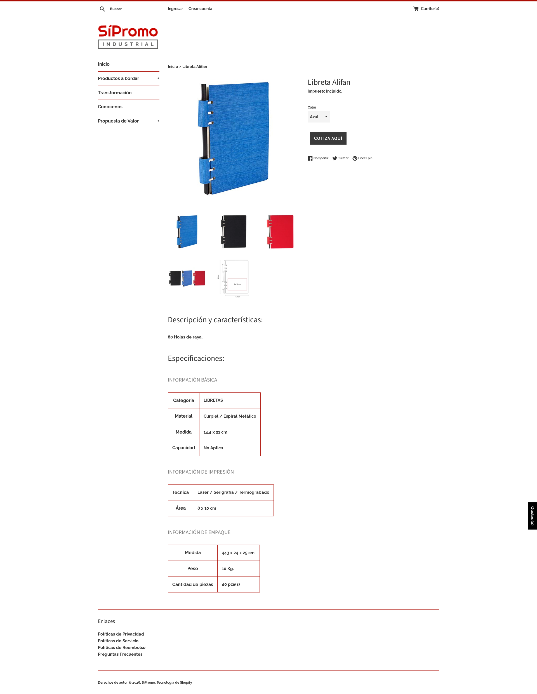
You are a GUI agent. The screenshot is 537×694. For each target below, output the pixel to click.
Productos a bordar (128, 78)
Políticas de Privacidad (121, 634)
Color (312, 107)
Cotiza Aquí (328, 138)
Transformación (115, 92)
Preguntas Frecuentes (120, 654)
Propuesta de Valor (128, 121)
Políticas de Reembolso (121, 647)
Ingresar (175, 8)
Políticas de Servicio (118, 640)
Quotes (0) (532, 516)
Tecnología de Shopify (174, 682)
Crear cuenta (200, 8)
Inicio (104, 64)
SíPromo (148, 682)
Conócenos (110, 106)
